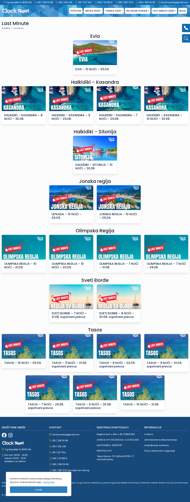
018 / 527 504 (85, 2)
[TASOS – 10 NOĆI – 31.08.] (142, 387)
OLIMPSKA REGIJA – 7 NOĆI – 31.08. (118, 265)
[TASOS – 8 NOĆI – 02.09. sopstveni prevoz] (119, 346)
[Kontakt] (186, 28)
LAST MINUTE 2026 (163, 11)
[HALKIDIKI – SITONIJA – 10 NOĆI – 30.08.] (95, 148)
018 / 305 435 (65, 2)
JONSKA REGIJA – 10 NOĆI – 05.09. (118, 216)
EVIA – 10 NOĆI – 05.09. (92, 69)
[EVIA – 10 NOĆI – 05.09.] (95, 52)
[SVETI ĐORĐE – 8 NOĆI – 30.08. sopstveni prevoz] (119, 296)
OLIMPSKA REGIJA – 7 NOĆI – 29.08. (166, 265)
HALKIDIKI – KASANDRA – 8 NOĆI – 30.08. (23, 117)
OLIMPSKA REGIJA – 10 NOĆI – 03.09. (68, 265)
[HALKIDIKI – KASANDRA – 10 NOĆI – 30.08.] (166, 98)
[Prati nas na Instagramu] (10, 435)
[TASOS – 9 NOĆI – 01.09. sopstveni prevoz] (166, 346)
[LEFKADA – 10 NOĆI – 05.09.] (71, 197)
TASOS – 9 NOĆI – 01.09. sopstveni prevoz (164, 365)
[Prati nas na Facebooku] (4, 435)
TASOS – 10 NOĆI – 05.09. (22, 363)
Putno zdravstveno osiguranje (159, 450)
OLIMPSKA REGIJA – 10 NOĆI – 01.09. (20, 265)
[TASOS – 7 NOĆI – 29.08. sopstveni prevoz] (47, 387)
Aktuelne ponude (136, 11)
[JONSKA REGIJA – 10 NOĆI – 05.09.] (119, 197)
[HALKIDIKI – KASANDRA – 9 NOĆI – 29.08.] (71, 98)
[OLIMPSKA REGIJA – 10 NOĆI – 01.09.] (24, 247)
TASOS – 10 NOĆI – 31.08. (141, 404)
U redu (38, 489)
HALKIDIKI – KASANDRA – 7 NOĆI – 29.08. (118, 117)
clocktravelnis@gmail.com (174, 2)
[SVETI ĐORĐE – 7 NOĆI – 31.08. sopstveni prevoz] (71, 296)
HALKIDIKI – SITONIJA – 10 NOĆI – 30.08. (94, 166)
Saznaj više (48, 482)
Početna (75, 11)
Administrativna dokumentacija (160, 439)
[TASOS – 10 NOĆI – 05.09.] (24, 346)
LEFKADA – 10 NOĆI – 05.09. (67, 216)
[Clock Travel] (16, 10)
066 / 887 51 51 (125, 2)
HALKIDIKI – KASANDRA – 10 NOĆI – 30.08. (164, 117)
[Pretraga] (186, 38)
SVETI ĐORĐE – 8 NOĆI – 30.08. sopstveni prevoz (116, 315)
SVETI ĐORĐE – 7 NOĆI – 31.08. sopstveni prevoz (69, 315)
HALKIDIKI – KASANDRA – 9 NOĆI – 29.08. (71, 117)
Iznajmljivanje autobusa (156, 445)
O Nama (148, 434)
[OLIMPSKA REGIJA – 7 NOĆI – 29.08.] (166, 247)
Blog (182, 11)
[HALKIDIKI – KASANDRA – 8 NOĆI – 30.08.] (24, 98)
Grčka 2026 (92, 11)
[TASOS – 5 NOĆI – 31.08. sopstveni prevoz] (71, 346)
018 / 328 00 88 (45, 2)
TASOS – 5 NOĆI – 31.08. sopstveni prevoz (69, 365)
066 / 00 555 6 (104, 2)
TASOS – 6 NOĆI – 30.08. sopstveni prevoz (93, 406)
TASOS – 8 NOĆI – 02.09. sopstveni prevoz (117, 365)
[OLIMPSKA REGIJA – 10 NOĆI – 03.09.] (71, 247)
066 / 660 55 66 (147, 2)
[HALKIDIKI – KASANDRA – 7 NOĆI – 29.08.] (119, 98)
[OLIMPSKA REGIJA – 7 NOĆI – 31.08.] (119, 247)
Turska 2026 (113, 11)
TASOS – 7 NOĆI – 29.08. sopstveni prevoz (46, 406)
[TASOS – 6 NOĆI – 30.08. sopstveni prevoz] (95, 387)
